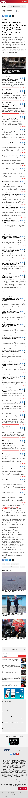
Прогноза (5, 649)
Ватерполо (10, 766)
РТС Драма (4, 775)
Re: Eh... (4, 726)
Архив (16, 782)
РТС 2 (9, 774)
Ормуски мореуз (15, 566)
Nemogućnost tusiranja (7, 716)
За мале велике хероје (13, 772)
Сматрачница (6, 763)
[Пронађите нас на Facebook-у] (14, 754)
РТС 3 (13, 774)
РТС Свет (18, 774)
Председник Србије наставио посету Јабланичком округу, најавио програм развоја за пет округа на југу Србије (10, 684)
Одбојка (23, 765)
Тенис (18, 765)
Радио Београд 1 (10, 779)
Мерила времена (22, 761)
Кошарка (14, 765)
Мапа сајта (23, 788)
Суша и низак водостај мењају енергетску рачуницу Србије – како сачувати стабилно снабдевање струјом (11, 666)
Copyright (10, 792)
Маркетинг (11, 784)
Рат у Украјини (7, 762)
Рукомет (5, 766)
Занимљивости (16, 769)
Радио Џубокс (11, 781)
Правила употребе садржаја (19, 792)
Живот (10, 769)
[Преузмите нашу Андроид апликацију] (14, 743)
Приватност (4, 792)
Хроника (4, 761)
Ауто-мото (22, 766)
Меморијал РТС (18, 767)
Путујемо (11, 770)
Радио (3, 779)
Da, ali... (3, 704)
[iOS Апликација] (14, 693)
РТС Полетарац (20, 776)
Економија (14, 761)
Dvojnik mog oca (5, 710)
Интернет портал (14, 785)
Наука (11, 771)
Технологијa (4, 770)
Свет (17, 760)
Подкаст (12, 763)
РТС (2, 784)
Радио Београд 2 (19, 779)
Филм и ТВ (6, 771)
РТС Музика (13, 776)
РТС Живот (10, 775)
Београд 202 (10, 780)
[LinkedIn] (9, 16)
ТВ (2, 774)
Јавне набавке (18, 784)
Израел (22, 566)
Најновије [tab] (4, 653)
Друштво (9, 761)
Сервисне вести (19, 762)
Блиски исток (6, 566)
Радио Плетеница (18, 780)
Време (13, 762)
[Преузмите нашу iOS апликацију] (14, 740)
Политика (8, 760)
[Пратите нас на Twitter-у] (11, 754)
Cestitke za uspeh (6, 720)
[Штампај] (13, 16)
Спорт (4, 765)
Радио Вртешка (19, 781)
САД (4, 564)
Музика (22, 769)
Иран (8, 564)
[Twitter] (6, 16)
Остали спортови (10, 767)
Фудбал (8, 765)
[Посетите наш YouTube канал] (17, 754)
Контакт (6, 784)
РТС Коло (23, 775)
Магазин (5, 769)
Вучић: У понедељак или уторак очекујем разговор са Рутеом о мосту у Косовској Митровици (11, 678)
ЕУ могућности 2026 (20, 763)
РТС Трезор (6, 776)
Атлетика (16, 766)
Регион (13, 760)
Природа (16, 771)
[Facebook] (3, 16)
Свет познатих (17, 770)
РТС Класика (17, 775)
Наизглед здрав (22, 772)
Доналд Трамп (14, 564)
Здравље (23, 770)
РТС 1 (5, 774)
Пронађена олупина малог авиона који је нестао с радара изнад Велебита (11, 671)
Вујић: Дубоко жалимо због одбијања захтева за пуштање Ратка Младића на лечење (10, 661)
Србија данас (23, 760)
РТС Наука (23, 774)
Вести (3, 760)
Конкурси (24, 784)
